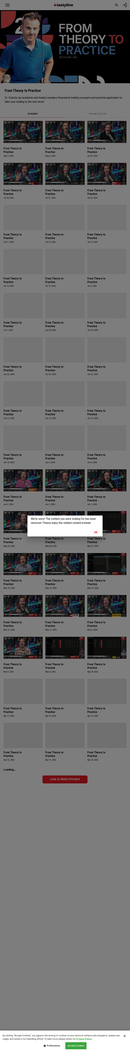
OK (96, 532)
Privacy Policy (84, 1038)
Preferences (53, 1045)
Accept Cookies (76, 1045)
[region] (65, 1041)
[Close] (124, 1036)
